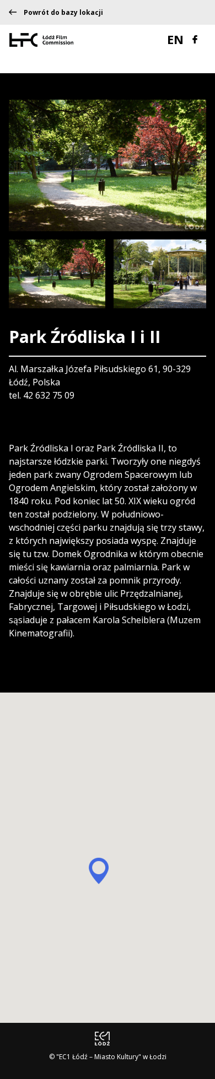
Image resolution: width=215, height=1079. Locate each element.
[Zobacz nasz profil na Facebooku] (194, 38)
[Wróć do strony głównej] (41, 39)
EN (177, 39)
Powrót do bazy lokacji (63, 12)
